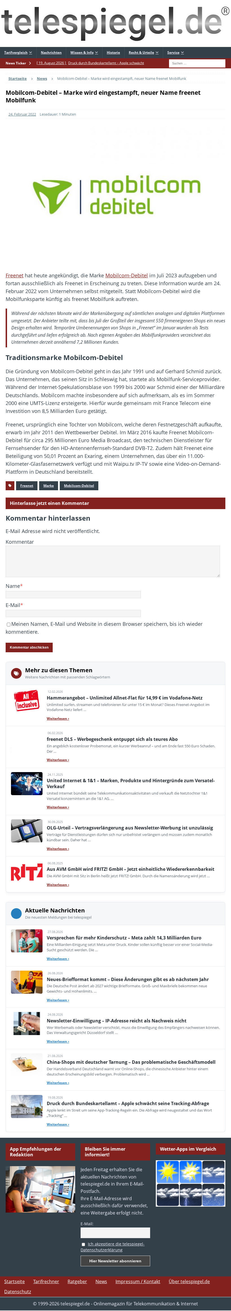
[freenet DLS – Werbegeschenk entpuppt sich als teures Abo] (27, 742)
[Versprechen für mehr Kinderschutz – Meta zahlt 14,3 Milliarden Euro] (27, 940)
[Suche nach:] (197, 63)
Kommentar (20, 541)
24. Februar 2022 (22, 114)
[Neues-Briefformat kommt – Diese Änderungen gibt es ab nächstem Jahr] (27, 982)
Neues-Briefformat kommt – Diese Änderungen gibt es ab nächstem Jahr (128, 979)
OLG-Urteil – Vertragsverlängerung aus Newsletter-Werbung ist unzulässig (130, 828)
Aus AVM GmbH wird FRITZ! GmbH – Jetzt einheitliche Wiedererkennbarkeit (130, 869)
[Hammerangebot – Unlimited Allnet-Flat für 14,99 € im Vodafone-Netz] (27, 700)
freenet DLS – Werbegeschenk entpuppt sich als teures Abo (112, 739)
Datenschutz (17, 1291)
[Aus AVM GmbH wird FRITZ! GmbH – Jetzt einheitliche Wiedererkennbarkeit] (27, 872)
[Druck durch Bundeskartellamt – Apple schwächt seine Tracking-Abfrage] (27, 1106)
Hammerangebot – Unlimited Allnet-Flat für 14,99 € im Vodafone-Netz (125, 698)
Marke (48, 485)
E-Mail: (87, 1223)
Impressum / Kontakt (137, 1281)
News (101, 1281)
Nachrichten (51, 52)
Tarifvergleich (16, 52)
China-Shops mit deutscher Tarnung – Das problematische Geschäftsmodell (131, 1062)
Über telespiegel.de (189, 1281)
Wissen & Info (82, 52)
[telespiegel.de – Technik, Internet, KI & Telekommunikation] (115, 23)
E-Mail (13, 605)
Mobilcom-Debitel (126, 275)
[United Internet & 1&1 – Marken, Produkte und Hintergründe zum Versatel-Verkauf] (27, 783)
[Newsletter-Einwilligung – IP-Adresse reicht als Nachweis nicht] (27, 1023)
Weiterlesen (58, 718)
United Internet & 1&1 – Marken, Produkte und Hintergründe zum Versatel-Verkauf (131, 783)
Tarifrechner (46, 1281)
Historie (113, 52)
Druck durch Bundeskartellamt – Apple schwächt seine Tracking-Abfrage (128, 1103)
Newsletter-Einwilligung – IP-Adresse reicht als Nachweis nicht (116, 1021)
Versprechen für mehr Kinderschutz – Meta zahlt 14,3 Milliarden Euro (124, 938)
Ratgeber (77, 1281)
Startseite (14, 1281)
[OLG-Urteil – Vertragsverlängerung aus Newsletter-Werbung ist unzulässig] (27, 830)
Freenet (14, 275)
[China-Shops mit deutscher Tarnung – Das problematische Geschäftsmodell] (27, 1064)
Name (13, 586)
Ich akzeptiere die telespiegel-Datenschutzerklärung (113, 1246)
